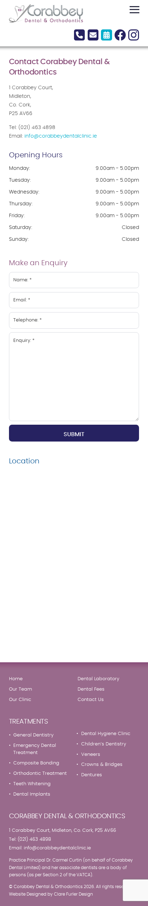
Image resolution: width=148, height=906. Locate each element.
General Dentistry (33, 735)
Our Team (20, 689)
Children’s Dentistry (103, 744)
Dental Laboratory (98, 678)
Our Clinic (20, 699)
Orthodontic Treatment (40, 773)
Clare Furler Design (73, 894)
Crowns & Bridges (101, 764)
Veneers (90, 754)
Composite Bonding (36, 763)
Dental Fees (91, 689)
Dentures (91, 774)
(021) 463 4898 (34, 839)
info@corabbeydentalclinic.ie (60, 136)
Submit (74, 434)
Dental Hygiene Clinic (105, 733)
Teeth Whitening (32, 783)
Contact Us (91, 699)
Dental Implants (31, 794)
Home (16, 678)
